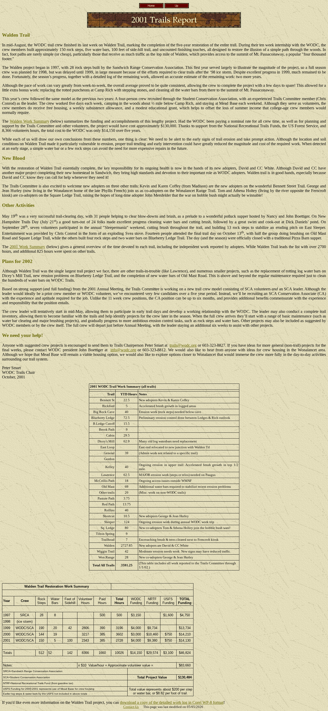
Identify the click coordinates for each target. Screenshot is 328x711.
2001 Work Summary (27, 247)
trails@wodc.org (183, 345)
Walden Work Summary (29, 121)
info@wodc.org (123, 350)
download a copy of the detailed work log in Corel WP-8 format (171, 702)
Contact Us (131, 707)
